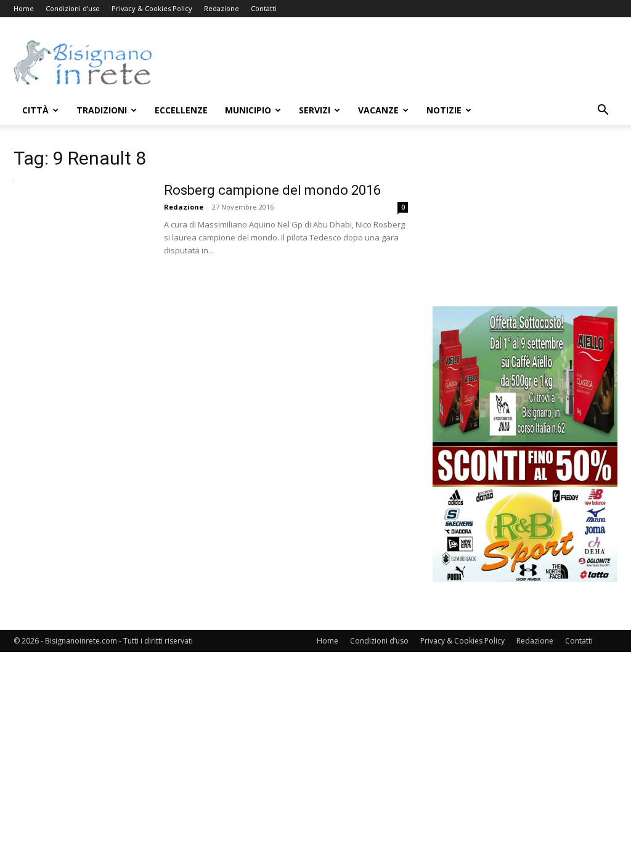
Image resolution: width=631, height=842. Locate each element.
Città (35, 110)
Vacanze (378, 110)
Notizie (444, 110)
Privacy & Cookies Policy (152, 8)
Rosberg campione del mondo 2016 (272, 190)
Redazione (221, 8)
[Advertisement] (393, 62)
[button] (602, 111)
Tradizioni (101, 110)
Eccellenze (181, 110)
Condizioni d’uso (73, 8)
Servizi (314, 110)
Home (24, 8)
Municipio (248, 110)
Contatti (264, 8)
